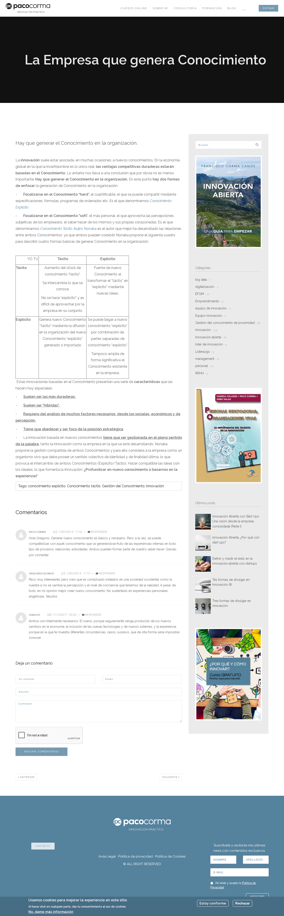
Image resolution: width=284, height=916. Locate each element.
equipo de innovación (213, 308)
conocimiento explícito (46, 486)
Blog (231, 8)
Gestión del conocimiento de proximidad (227, 323)
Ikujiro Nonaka (85, 228)
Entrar (268, 8)
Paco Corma (37, 531)
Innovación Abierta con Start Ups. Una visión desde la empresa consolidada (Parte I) (236, 521)
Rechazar (242, 903)
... (244, 8)
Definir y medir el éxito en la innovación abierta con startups (234, 561)
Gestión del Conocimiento (123, 486)
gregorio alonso (41, 573)
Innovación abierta (211, 337)
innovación (155, 486)
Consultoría (185, 8)
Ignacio (34, 614)
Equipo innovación (210, 315)
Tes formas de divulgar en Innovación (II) (231, 582)
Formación (212, 8)
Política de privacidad (135, 856)
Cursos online (134, 8)
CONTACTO (43, 846)
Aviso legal (107, 856)
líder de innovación (211, 344)
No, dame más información (50, 912)
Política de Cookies (170, 856)
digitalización (206, 287)
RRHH (201, 373)
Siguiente (170, 777)
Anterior (27, 777)
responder (98, 532)
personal (204, 366)
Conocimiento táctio (84, 486)
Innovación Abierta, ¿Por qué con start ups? (235, 540)
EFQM (202, 294)
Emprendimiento (209, 301)
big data (203, 279)
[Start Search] (257, 144)
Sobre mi (160, 8)
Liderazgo (204, 351)
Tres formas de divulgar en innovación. (231, 603)
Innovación (206, 330)
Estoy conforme (212, 903)
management (207, 359)
